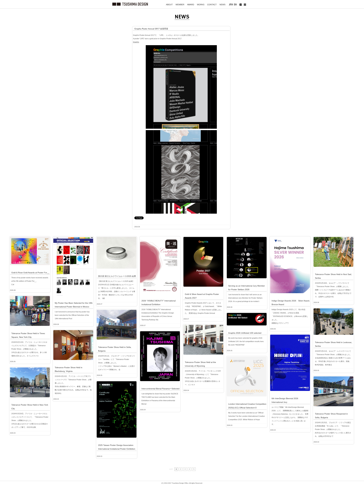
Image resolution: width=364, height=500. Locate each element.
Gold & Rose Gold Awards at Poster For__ (30, 272)
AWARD (190, 4)
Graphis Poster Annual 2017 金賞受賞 (151, 29)
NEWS (222, 4)
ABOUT (169, 4)
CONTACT (212, 4)
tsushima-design (130, 4)
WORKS (200, 4)
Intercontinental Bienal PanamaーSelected (160, 389)
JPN (231, 4)
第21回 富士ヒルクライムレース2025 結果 (117, 276)
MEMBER (180, 4)
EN (235, 4)
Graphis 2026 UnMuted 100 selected (244, 333)
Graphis (136, 42)
